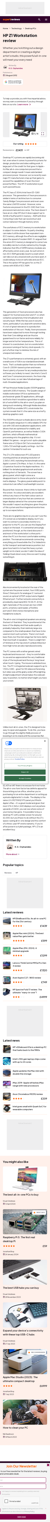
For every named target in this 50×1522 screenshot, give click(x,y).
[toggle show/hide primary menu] (46, 19)
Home (5, 28)
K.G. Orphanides (16, 68)
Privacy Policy (29, 1511)
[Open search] (39, 19)
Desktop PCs (30, 28)
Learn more (22, 104)
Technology (16, 28)
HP (17, 873)
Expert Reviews (11, 19)
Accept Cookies (25, 778)
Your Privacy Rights (25, 766)
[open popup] (43, 134)
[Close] (45, 741)
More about (11, 854)
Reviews (8, 873)
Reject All (25, 772)
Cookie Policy (20, 759)
